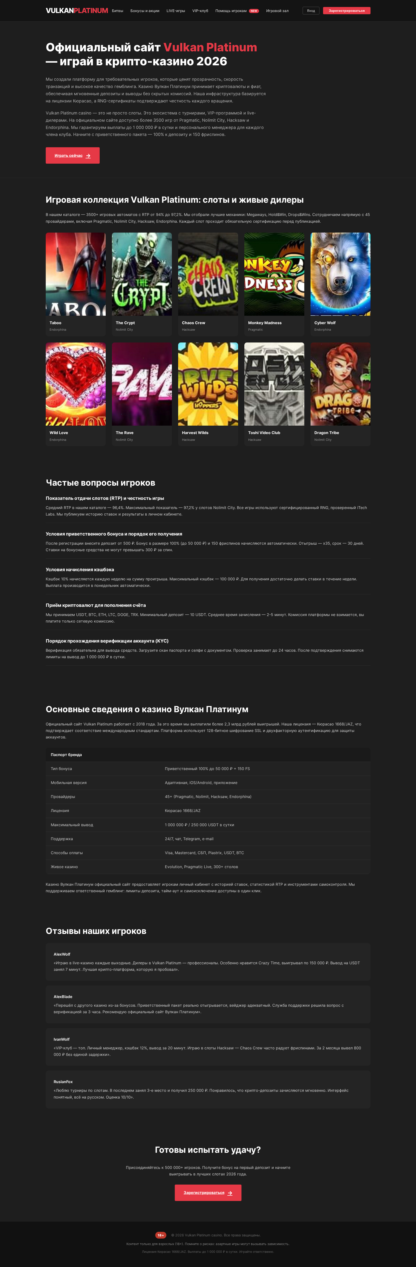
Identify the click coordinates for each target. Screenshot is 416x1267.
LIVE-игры (176, 10)
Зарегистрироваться (347, 11)
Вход (311, 11)
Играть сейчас (69, 155)
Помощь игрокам (236, 10)
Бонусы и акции (144, 10)
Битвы (117, 10)
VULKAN (77, 10)
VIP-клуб (200, 10)
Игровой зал (277, 10)
